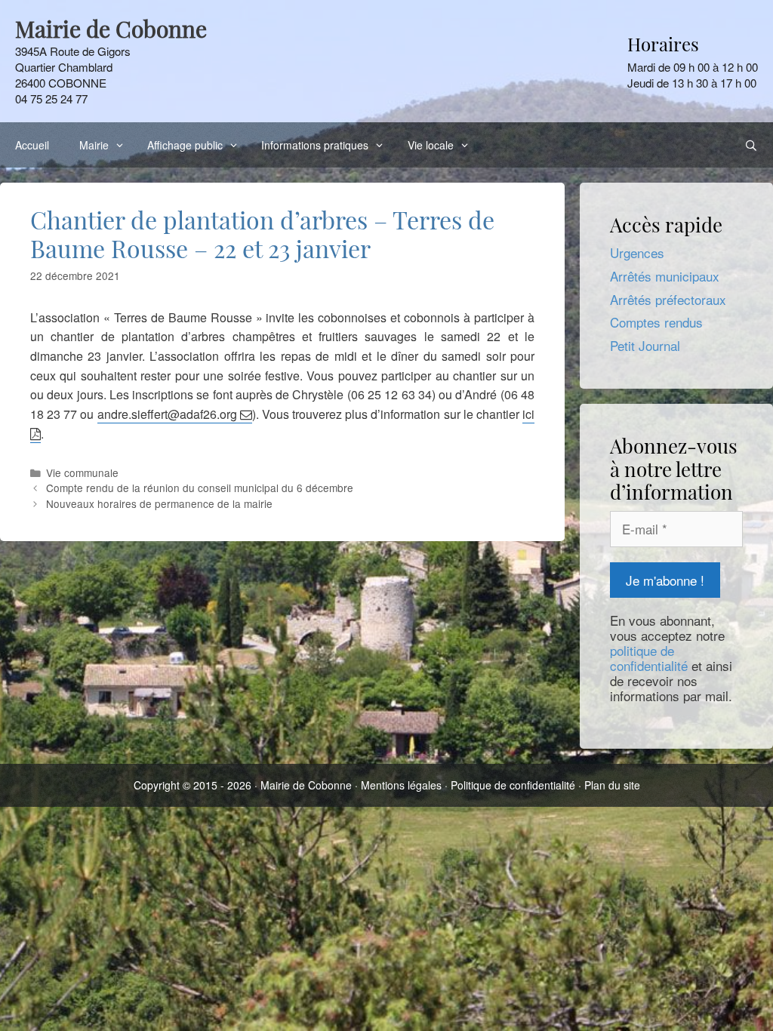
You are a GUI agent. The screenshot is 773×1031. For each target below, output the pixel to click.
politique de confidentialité (649, 658)
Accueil (32, 144)
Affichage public (185, 144)
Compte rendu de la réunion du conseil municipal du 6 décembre (199, 487)
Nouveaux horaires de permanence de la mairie (159, 503)
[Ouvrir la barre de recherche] (751, 145)
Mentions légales (401, 784)
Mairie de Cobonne (306, 784)
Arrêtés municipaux (664, 275)
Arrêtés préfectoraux (668, 299)
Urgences (637, 252)
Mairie (94, 144)
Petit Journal (645, 345)
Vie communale (82, 472)
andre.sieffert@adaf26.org (167, 414)
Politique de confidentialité (513, 784)
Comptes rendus (656, 321)
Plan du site (612, 784)
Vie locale (431, 144)
